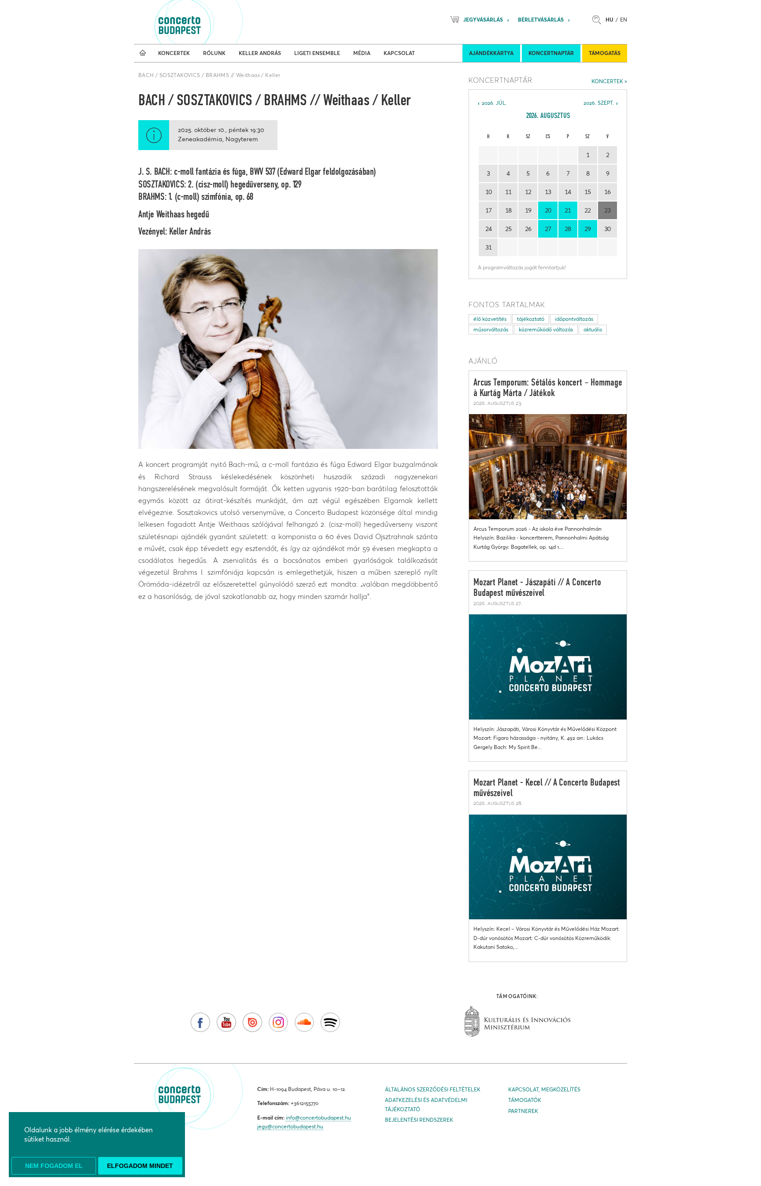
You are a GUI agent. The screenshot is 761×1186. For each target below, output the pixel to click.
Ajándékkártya (491, 53)
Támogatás (605, 53)
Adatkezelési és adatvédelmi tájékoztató (426, 1104)
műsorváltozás (490, 329)
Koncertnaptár (551, 53)
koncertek (607, 81)
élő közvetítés (489, 319)
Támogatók (524, 1100)
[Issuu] (252, 1022)
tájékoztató (530, 319)
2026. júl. (494, 102)
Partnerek (523, 1111)
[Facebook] (200, 1022)
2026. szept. (599, 102)
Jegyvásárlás (483, 19)
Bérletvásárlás (541, 19)
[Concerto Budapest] (210, 22)
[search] (599, 19)
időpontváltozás (574, 319)
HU (609, 19)
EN (623, 19)
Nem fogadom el (54, 1165)
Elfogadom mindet (140, 1165)
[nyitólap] (142, 53)
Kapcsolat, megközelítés (544, 1089)
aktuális (593, 329)
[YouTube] (226, 1022)
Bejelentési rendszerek (419, 1119)
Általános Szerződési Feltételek (432, 1089)
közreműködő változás (546, 329)
